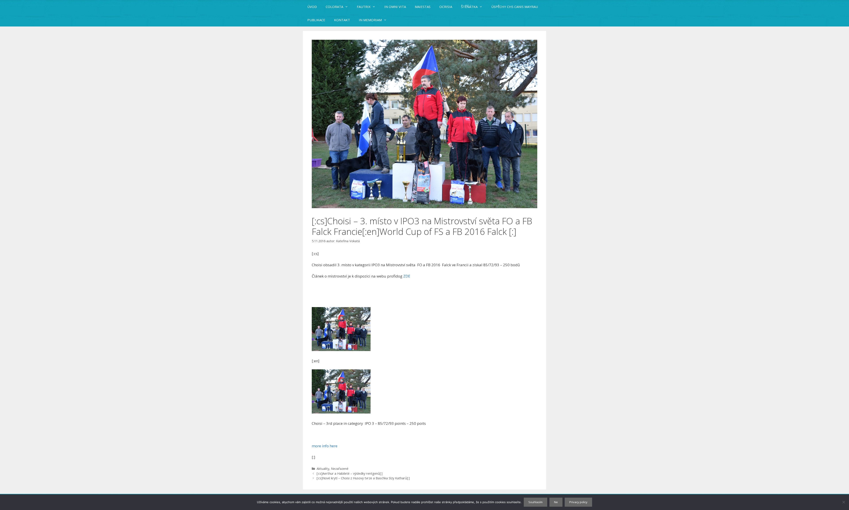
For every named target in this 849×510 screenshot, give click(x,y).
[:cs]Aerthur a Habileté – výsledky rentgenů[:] (349, 473)
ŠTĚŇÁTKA (469, 6)
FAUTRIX (364, 6)
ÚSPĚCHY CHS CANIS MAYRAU (514, 6)
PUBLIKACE (316, 20)
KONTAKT (342, 20)
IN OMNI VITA (395, 6)
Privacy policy (578, 502)
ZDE (406, 276)
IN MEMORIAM (370, 20)
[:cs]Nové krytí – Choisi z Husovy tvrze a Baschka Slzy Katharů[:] (363, 478)
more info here (324, 445)
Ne (556, 502)
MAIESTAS (422, 6)
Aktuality (323, 469)
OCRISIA (445, 6)
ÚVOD (312, 6)
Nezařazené (339, 469)
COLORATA (334, 6)
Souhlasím (535, 502)
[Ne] (843, 502)
